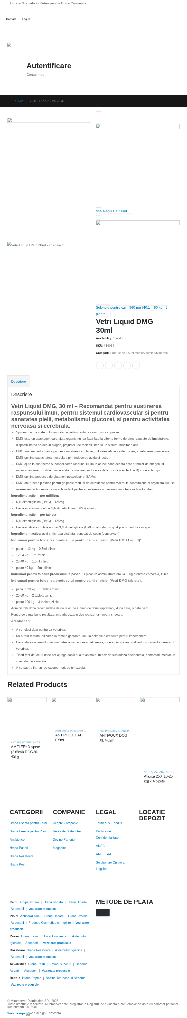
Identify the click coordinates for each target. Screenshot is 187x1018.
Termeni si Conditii (109, 823)
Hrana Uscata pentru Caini (28, 823)
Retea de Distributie (67, 831)
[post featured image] (27, 717)
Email (136, 365)
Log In (26, 19)
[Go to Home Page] (6, 101)
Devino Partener (64, 839)
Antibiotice (17, 839)
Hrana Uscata (53, 902)
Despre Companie (65, 823)
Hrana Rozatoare (21, 856)
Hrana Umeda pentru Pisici (28, 831)
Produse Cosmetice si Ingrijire (49, 922)
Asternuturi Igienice (68, 950)
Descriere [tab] (18, 381)
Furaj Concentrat (55, 936)
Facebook (100, 365)
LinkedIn (118, 365)
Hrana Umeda (77, 902)
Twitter (109, 365)
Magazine (59, 848)
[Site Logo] (31, 49)
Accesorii (17, 909)
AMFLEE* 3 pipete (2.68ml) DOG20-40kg (25, 752)
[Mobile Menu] (11, 32)
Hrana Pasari (19, 848)
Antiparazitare (21, 742)
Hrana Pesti (18, 864)
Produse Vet (118, 353)
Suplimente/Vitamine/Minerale (148, 353)
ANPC (100, 846)
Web (16, 1013)
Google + (127, 365)
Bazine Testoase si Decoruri (65, 978)
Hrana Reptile (31, 978)
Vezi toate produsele (42, 909)
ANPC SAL (104, 854)
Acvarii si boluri (60, 964)
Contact (11, 19)
